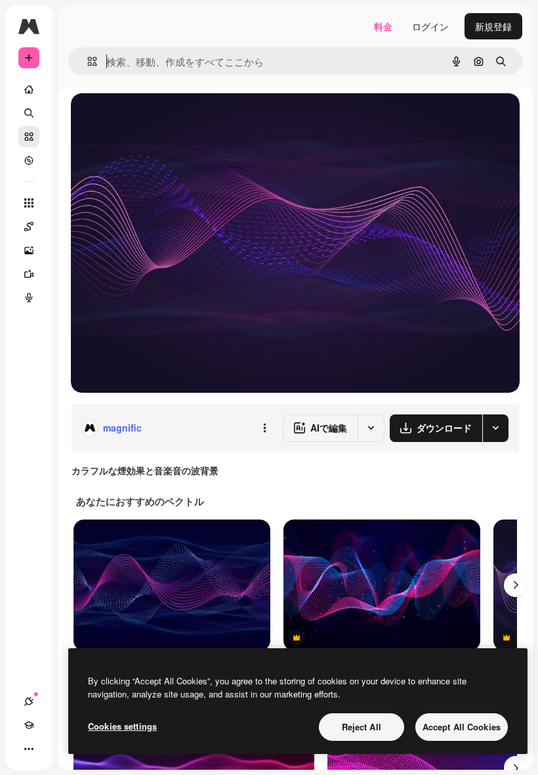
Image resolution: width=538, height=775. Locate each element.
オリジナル (161, 118)
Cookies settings (122, 726)
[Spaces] (28, 226)
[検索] (28, 112)
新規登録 (493, 26)
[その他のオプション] (264, 428)
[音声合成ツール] (28, 297)
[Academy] (28, 725)
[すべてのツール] (28, 202)
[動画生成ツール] (28, 273)
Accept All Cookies (462, 726)
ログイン (430, 26)
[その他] (28, 748)
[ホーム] (28, 89)
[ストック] (28, 136)
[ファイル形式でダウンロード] (495, 428)
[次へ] (516, 585)
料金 (383, 26)
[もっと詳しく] (28, 160)
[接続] (28, 701)
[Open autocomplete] (87, 61)
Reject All (361, 726)
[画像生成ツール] (28, 250)
